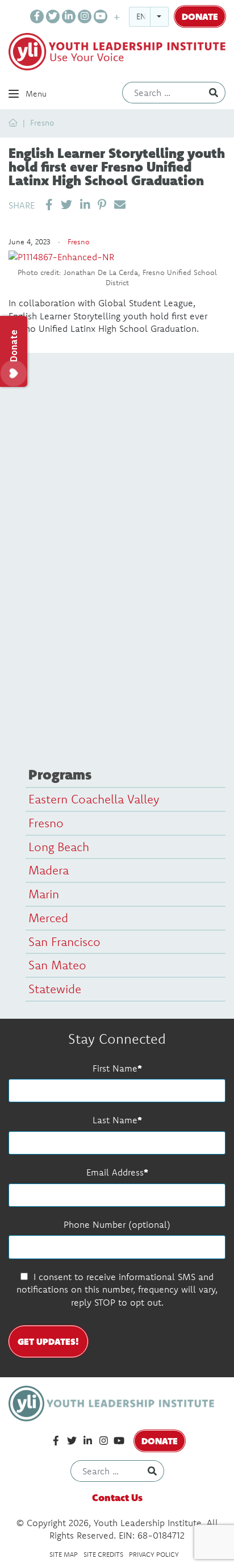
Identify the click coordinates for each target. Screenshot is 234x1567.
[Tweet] (66, 204)
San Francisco (64, 941)
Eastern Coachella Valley (93, 798)
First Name (115, 1068)
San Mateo (57, 964)
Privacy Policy (154, 1554)
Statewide (54, 988)
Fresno (42, 123)
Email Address (115, 1172)
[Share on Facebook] (49, 204)
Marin (43, 893)
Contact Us (117, 1497)
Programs (59, 774)
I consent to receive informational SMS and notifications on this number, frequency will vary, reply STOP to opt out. (117, 1289)
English (152, 16)
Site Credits (103, 1554)
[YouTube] (100, 16)
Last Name (115, 1120)
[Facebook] (37, 16)
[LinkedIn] (69, 16)
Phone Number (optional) (117, 1224)
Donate (200, 16)
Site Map (63, 1554)
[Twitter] (53, 16)
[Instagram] (84, 16)
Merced (48, 917)
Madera (48, 869)
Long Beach (58, 846)
